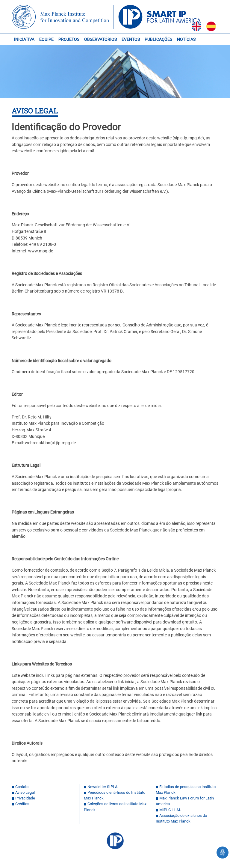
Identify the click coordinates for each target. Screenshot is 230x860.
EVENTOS (131, 39)
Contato (21, 786)
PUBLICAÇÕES (158, 39)
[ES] (211, 26)
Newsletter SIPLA (102, 786)
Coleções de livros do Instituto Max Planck (115, 807)
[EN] (196, 26)
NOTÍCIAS (186, 39)
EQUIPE (46, 39)
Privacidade (25, 798)
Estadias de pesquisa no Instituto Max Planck (186, 789)
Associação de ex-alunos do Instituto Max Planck (181, 818)
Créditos (22, 804)
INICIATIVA (24, 39)
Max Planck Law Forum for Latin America (185, 801)
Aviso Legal (25, 792)
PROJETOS (68, 39)
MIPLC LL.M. (170, 810)
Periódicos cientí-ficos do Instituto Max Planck (114, 795)
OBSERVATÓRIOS (100, 39)
